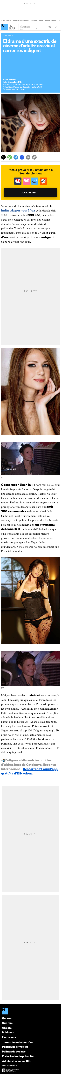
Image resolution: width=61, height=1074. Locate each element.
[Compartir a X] (3, 157)
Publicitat (8, 1032)
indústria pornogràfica (18, 210)
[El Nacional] (30, 1011)
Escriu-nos (9, 1037)
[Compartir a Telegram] (16, 157)
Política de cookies (14, 1052)
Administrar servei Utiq (16, 1061)
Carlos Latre (37, 21)
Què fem (7, 1023)
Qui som (7, 1018)
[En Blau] (4, 27)
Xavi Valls (6, 21)
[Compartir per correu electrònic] (28, 157)
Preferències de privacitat (18, 1056)
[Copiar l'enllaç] (34, 157)
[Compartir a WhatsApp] (9, 157)
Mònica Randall (21, 21)
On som (7, 1028)
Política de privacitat (15, 1047)
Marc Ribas (50, 21)
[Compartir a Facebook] (22, 157)
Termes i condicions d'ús (17, 1042)
